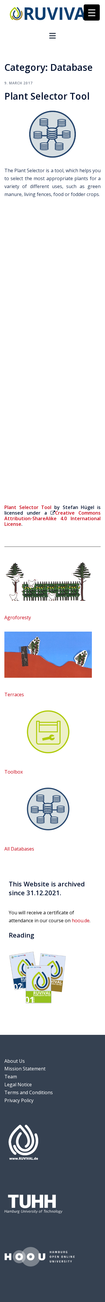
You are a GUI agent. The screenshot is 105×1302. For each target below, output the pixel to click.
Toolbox (13, 772)
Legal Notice (18, 1084)
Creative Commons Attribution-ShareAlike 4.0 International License (52, 518)
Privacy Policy (19, 1100)
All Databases (19, 849)
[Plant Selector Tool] (52, 133)
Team (10, 1076)
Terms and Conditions (28, 1092)
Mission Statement (25, 1068)
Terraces (14, 694)
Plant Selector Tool (47, 96)
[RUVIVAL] (52, 15)
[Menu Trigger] (92, 12)
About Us (14, 1061)
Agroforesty (17, 617)
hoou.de (81, 920)
